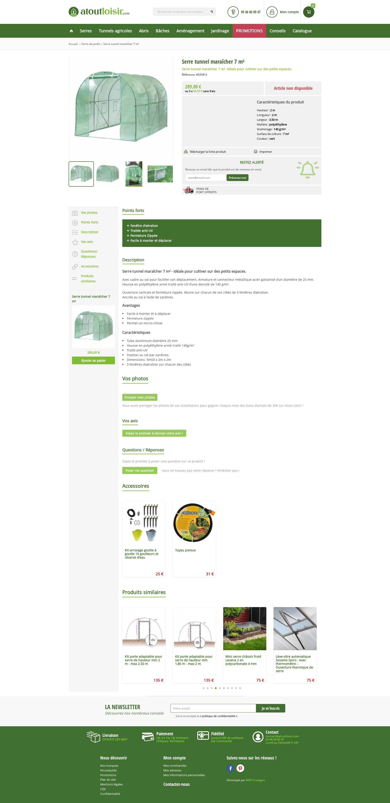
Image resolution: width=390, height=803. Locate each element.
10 (240, 688)
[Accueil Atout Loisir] (71, 31)
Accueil (73, 44)
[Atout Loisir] (99, 12)
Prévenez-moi (237, 178)
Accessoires (90, 266)
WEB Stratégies (255, 780)
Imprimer (265, 152)
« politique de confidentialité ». (219, 716)
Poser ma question (140, 470)
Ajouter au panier (93, 360)
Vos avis (87, 241)
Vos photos (89, 212)
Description (89, 232)
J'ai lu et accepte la (207, 716)
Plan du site (108, 779)
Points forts (89, 222)
